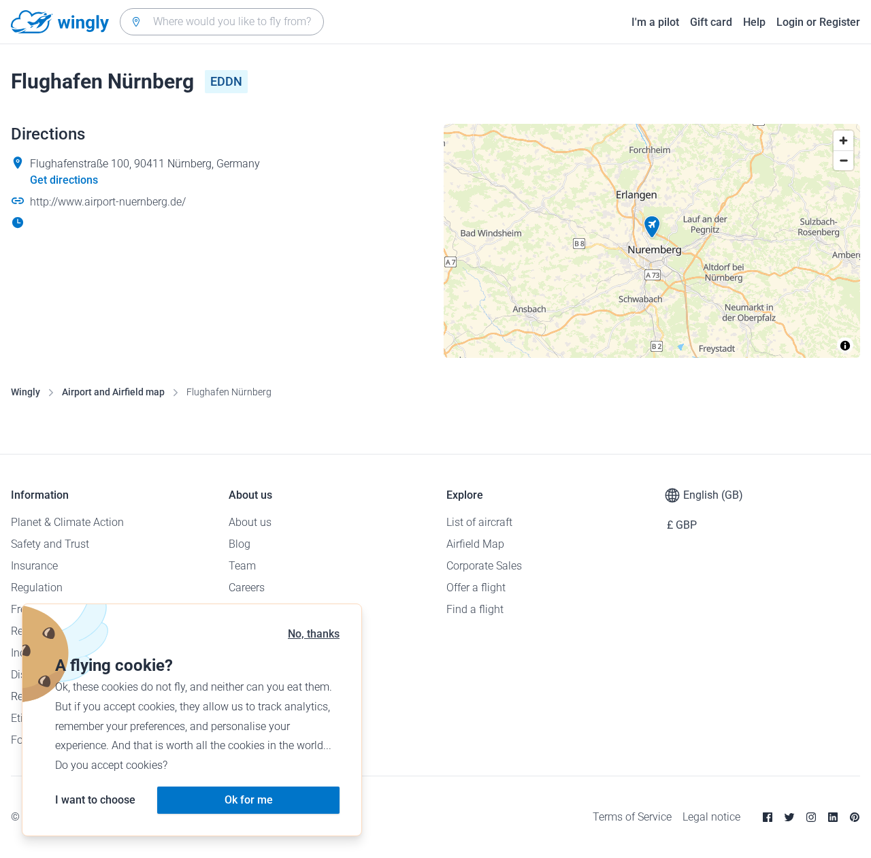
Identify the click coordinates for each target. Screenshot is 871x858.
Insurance (34, 565)
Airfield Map (475, 544)
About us (250, 522)
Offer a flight (476, 587)
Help (754, 22)
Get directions (64, 180)
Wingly (25, 391)
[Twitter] (789, 817)
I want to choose (95, 799)
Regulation (37, 587)
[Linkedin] (832, 817)
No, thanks (314, 633)
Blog (239, 544)
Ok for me (249, 799)
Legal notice (711, 816)
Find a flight (475, 609)
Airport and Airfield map (113, 391)
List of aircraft (479, 522)
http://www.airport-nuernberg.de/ (108, 201)
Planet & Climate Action (67, 522)
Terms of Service (632, 816)
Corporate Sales (484, 565)
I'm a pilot (655, 22)
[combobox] (222, 21)
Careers (247, 587)
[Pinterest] (854, 817)
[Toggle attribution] (845, 345)
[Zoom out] (843, 160)
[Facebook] (767, 817)
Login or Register (818, 22)
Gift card (711, 22)
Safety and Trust (50, 544)
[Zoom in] (843, 140)
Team (242, 565)
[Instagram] (811, 817)
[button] (651, 227)
